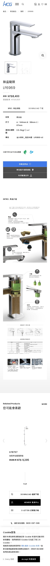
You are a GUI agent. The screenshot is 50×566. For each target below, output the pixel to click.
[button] (3, 441)
